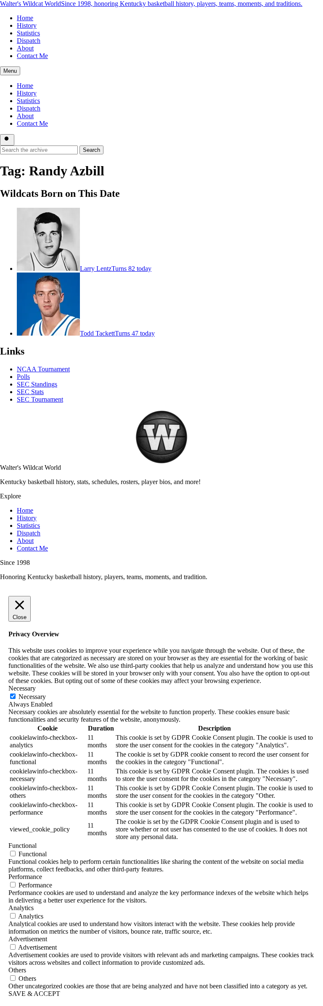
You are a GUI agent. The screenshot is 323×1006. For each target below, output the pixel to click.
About (25, 48)
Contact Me (32, 55)
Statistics (28, 33)
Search (91, 150)
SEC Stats (30, 391)
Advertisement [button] (27, 938)
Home (25, 17)
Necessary (32, 696)
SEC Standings (37, 384)
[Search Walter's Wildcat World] (7, 140)
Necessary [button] (22, 688)
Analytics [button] (21, 907)
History (27, 25)
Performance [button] (25, 876)
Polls (23, 376)
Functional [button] (22, 845)
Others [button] (17, 970)
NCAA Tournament (43, 369)
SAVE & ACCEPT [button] (34, 993)
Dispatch (28, 40)
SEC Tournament (40, 399)
